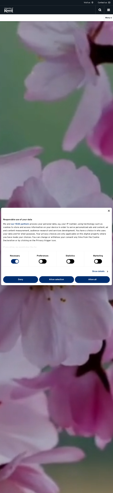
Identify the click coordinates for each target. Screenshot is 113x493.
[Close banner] (109, 211)
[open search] (99, 10)
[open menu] (108, 10)
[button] (108, 10)
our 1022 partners (20, 224)
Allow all (92, 279)
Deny (20, 279)
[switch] (43, 261)
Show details (98, 271)
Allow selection (56, 279)
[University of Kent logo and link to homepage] (9, 10)
